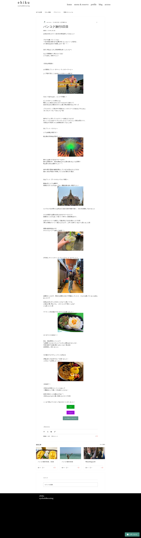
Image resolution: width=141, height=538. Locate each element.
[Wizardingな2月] (94, 453)
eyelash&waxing (24, 5)
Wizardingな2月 (90, 462)
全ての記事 (39, 12)
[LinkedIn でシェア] (51, 431)
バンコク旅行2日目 (67, 462)
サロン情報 (48, 12)
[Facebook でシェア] (44, 431)
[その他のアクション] (97, 22)
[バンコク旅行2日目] (70, 453)
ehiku (24, 2)
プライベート (57, 12)
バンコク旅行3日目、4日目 (46, 462)
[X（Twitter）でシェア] (47, 431)
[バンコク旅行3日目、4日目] (46, 453)
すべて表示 (102, 444)
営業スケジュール (68, 12)
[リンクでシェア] (55, 431)
